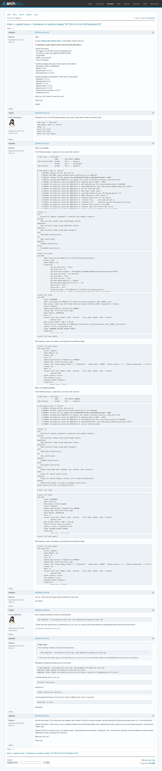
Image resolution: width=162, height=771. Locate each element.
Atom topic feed (149, 760)
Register (29, 15)
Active (143, 18)
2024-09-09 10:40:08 (42, 592)
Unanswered (150, 18)
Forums (110, 4)
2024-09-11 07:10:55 (42, 638)
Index (9, 15)
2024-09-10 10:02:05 (42, 610)
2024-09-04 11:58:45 (42, 32)
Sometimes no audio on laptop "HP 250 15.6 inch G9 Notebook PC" (67, 24)
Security (136, 4)
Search (21, 15)
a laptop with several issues (51, 41)
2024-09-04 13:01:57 (42, 143)
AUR (145, 4)
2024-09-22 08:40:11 (42, 716)
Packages (100, 4)
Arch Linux (13, 3)
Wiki (118, 4)
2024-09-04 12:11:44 (42, 113)
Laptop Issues (23, 24)
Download (154, 4)
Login (36, 15)
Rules (15, 15)
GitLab (126, 4)
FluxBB (152, 763)
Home (90, 4)
